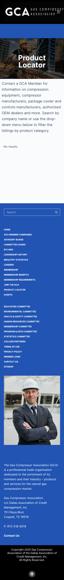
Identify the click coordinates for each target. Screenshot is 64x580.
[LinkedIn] (32, 574)
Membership (11, 269)
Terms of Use (12, 346)
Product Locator (14, 289)
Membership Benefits (16, 274)
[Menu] (58, 12)
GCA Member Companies (18, 234)
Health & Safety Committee (20, 316)
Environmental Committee (20, 311)
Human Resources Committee (21, 321)
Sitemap (9, 366)
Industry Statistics (16, 259)
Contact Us (11, 361)
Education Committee (17, 306)
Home (7, 229)
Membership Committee (18, 326)
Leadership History (15, 254)
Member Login (12, 356)
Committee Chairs (15, 244)
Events (8, 294)
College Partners (15, 341)
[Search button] (56, 212)
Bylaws (8, 249)
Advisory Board (13, 239)
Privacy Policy (13, 351)
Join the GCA (11, 284)
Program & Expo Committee (20, 331)
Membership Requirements (19, 279)
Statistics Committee (17, 336)
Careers (9, 264)
